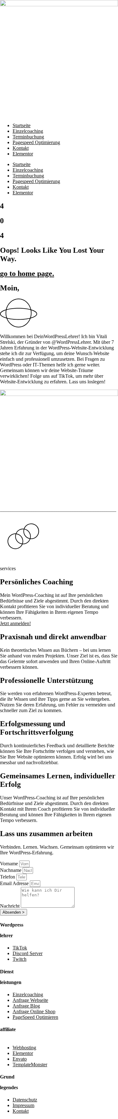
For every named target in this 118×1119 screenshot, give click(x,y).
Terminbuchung (28, 136)
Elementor (23, 153)
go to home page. (27, 273)
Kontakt (21, 148)
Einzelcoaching (28, 131)
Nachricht (10, 906)
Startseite (22, 125)
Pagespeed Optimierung (36, 142)
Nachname (11, 870)
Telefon (8, 876)
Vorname (9, 863)
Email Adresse (15, 883)
